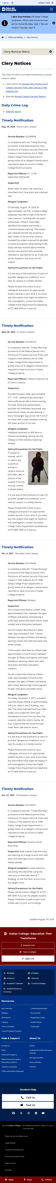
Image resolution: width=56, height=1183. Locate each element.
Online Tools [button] (45, 3)
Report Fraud (10, 1163)
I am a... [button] (6, 3)
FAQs (4, 1050)
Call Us (30, 1097)
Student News (36, 1022)
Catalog (5, 1022)
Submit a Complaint (9, 1067)
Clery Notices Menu (17, 51)
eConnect (11, 978)
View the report (13, 111)
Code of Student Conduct (11, 1031)
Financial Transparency (14, 1150)
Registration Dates (38, 1017)
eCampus (35, 973)
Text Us (30, 1105)
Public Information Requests (13, 1071)
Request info (29, 945)
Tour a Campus (29, 952)
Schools (33, 1067)
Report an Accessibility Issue (16, 1136)
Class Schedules (8, 1026)
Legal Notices (10, 1143)
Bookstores (6, 1017)
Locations (38, 983)
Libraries (35, 978)
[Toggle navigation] (51, 9)
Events (32, 1045)
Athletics (5, 1013)
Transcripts (35, 1026)
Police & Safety (15, 37)
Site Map (8, 1170)
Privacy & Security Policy (14, 1156)
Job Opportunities (36, 1057)
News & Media (35, 1062)
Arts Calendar (7, 1008)
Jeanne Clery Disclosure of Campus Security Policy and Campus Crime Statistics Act (27, 88)
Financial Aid (35, 1013)
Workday (10, 973)
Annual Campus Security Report (30, 96)
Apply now (29, 958)
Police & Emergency (9, 1054)
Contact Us (6, 1045)
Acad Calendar (15, 983)
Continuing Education (39, 1008)
